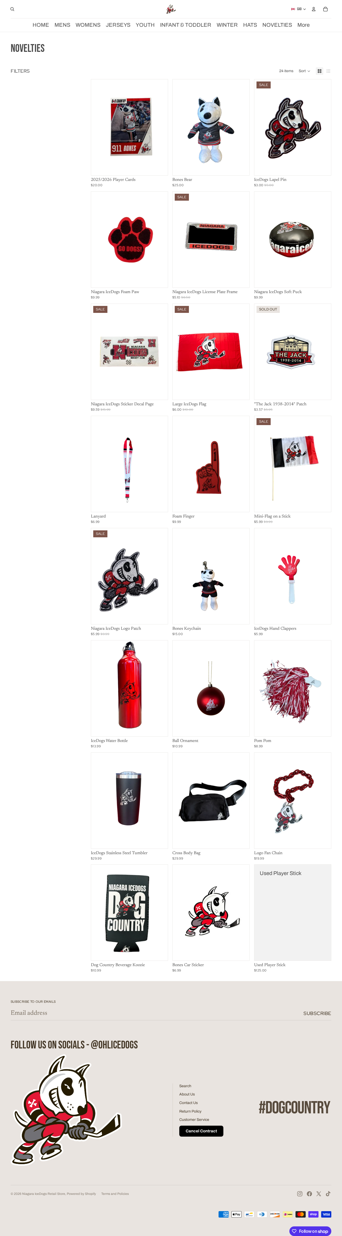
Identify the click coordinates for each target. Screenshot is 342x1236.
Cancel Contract (201, 1131)
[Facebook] (309, 1194)
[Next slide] (160, 127)
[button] (304, 71)
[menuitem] (303, 25)
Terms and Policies (115, 1194)
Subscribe (317, 1013)
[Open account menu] (314, 9)
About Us (187, 1094)
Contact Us (188, 1103)
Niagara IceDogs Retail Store (43, 1194)
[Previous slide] (99, 127)
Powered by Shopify (81, 1194)
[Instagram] (300, 1194)
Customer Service (194, 1120)
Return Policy (190, 1111)
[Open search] (12, 9)
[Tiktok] (328, 1194)
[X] (319, 1194)
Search (185, 1086)
